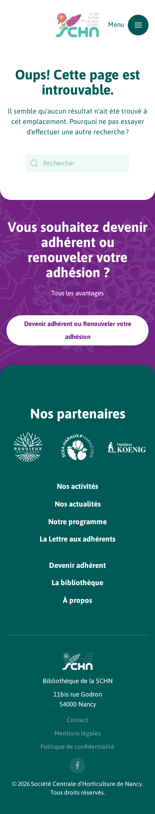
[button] (128, 25)
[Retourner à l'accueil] (77, 25)
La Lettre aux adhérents (77, 539)
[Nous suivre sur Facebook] (77, 765)
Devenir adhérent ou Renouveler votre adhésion (77, 330)
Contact (77, 719)
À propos (77, 600)
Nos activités (77, 486)
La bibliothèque (77, 582)
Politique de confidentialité (77, 746)
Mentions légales (77, 733)
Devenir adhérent (77, 565)
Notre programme (77, 521)
